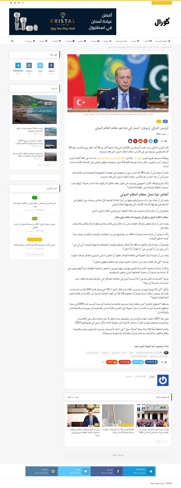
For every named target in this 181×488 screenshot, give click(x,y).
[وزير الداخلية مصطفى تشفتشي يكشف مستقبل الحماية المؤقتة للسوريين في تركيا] (83, 415)
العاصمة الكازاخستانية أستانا (138, 356)
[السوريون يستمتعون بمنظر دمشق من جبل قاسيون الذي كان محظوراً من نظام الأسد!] (51, 156)
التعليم (81, 41)
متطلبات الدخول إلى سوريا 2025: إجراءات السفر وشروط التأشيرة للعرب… (28, 142)
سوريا (34, 218)
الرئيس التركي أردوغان (92, 352)
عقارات (69, 41)
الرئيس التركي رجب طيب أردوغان (158, 356)
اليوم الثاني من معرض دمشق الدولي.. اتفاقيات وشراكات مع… (34, 205)
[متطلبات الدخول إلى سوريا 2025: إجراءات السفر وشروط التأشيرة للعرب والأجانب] (51, 144)
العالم (165, 121)
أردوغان (131, 352)
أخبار (147, 41)
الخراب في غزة (115, 352)
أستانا (124, 352)
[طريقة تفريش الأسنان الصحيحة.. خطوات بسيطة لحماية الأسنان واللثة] (118, 415)
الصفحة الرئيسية (161, 41)
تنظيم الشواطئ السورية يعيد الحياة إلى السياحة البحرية (34, 112)
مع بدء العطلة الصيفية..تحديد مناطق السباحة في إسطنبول (30, 130)
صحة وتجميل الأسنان (126, 424)
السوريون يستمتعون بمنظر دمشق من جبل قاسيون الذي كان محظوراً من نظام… (28, 155)
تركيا (158, 121)
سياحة (94, 41)
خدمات (133, 41)
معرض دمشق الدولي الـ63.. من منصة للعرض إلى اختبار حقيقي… (34, 225)
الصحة (55, 41)
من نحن (29, 41)
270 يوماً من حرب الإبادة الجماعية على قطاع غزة (149, 352)
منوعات (106, 41)
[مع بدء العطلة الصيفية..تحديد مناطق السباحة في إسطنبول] (51, 131)
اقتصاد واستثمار (121, 41)
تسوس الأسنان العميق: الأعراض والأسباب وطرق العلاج (34, 245)
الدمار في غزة (105, 352)
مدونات (42, 41)
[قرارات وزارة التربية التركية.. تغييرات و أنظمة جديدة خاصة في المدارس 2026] (153, 415)
